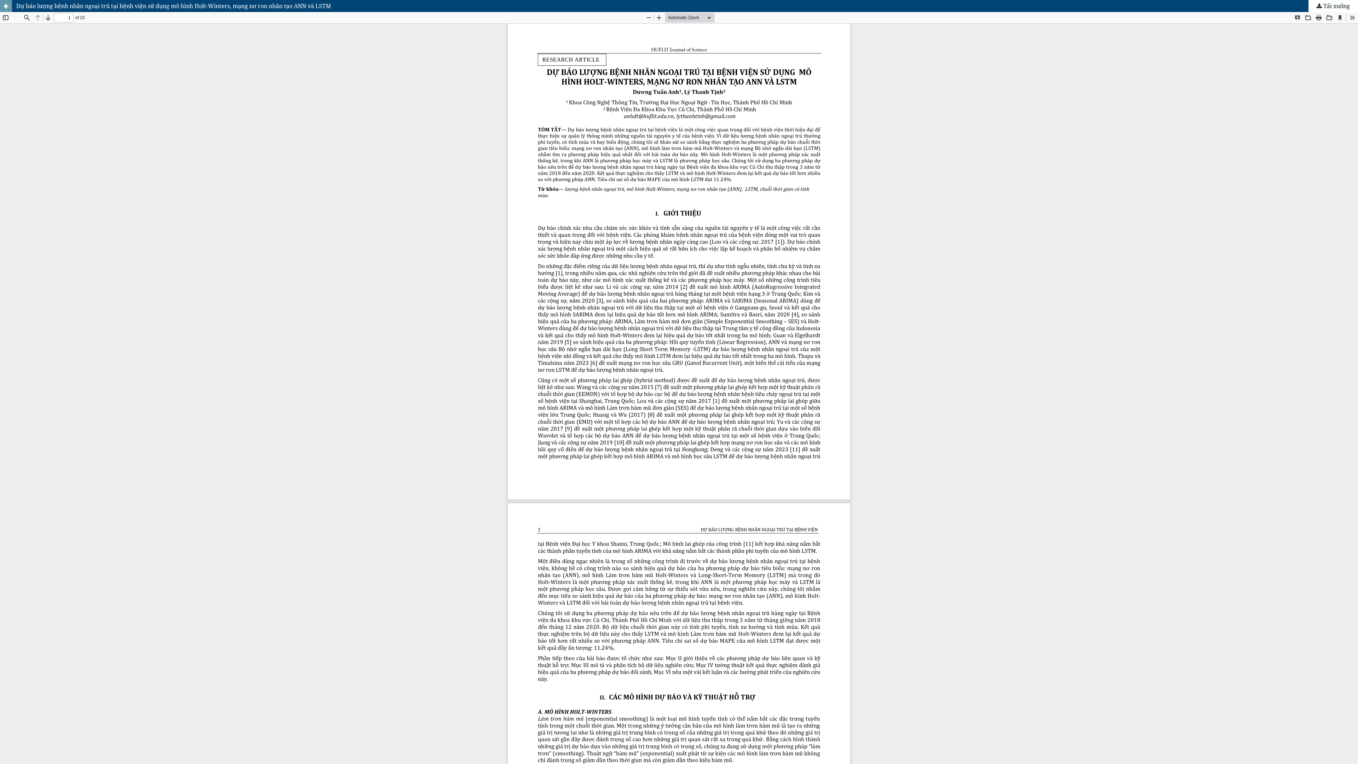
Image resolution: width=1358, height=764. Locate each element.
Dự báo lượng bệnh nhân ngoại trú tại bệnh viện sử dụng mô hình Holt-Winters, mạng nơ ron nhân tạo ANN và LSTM (173, 6)
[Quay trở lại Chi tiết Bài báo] (6, 6)
